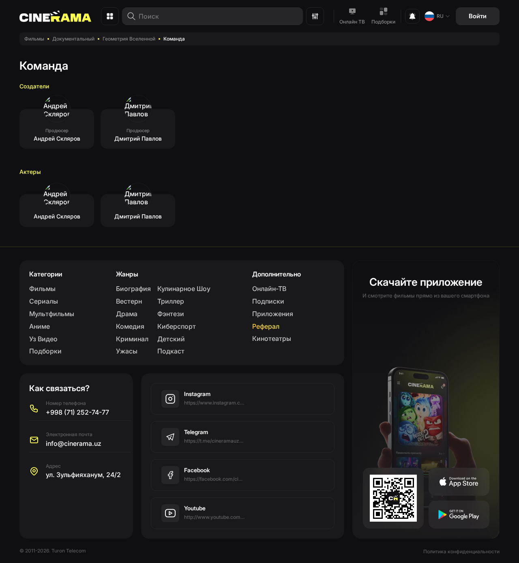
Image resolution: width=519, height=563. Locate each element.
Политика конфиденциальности (461, 551)
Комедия (130, 326)
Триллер (170, 301)
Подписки (268, 301)
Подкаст (170, 351)
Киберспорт (176, 326)
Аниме (39, 326)
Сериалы (43, 301)
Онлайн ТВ (352, 22)
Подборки (383, 22)
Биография (133, 289)
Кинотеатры (271, 338)
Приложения (272, 314)
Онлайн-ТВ (269, 289)
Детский (171, 339)
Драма (126, 314)
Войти (478, 16)
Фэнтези (170, 314)
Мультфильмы (51, 314)
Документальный (73, 39)
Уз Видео (43, 339)
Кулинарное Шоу (183, 289)
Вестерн (129, 301)
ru (440, 16)
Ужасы (126, 351)
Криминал (132, 339)
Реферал (265, 326)
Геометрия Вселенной (129, 39)
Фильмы (34, 39)
